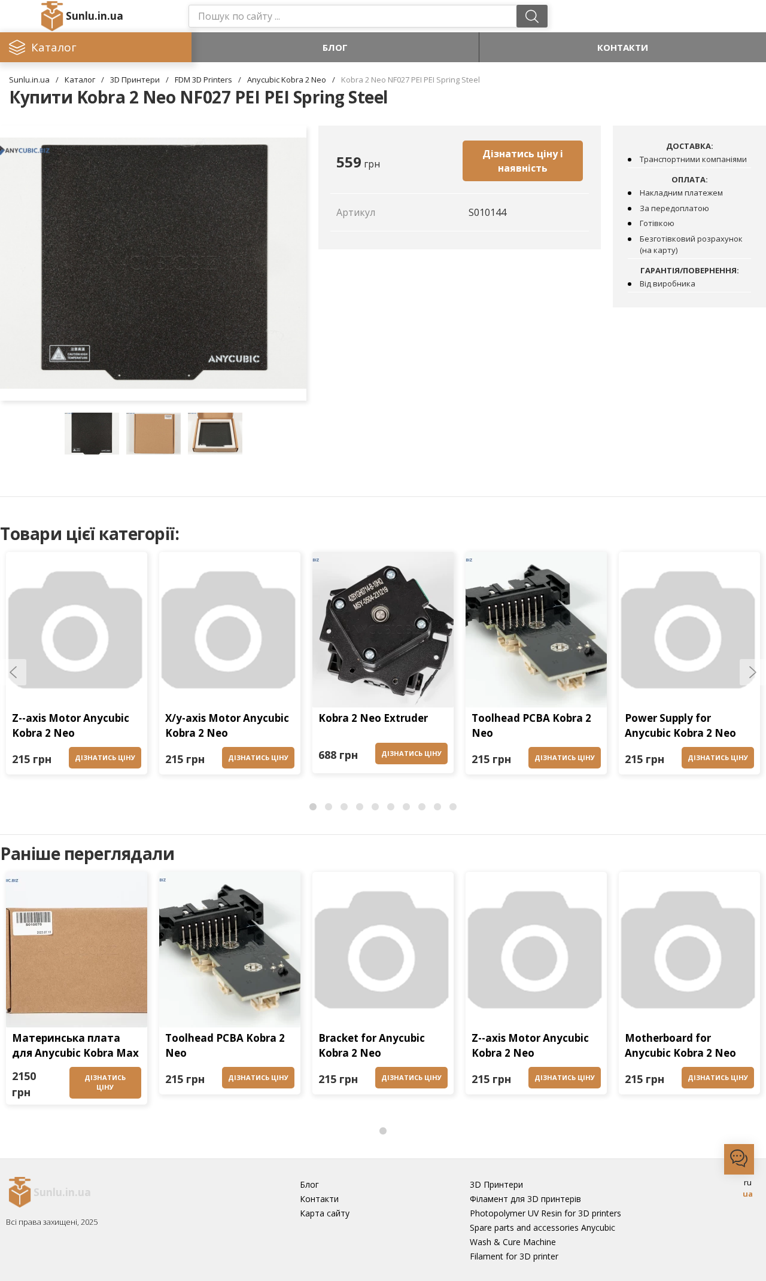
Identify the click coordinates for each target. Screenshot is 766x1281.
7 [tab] (406, 807)
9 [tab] (437, 807)
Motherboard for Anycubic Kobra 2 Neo (680, 1045)
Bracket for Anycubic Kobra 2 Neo (371, 1045)
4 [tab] (360, 807)
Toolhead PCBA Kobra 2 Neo (531, 725)
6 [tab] (391, 807)
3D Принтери (135, 79)
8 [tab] (422, 807)
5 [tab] (375, 807)
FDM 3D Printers (203, 79)
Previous (13, 672)
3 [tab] (344, 807)
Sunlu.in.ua (94, 16)
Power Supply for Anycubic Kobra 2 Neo (680, 725)
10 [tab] (453, 807)
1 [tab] (313, 807)
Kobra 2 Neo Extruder (373, 718)
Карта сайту (324, 1213)
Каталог (80, 79)
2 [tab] (329, 807)
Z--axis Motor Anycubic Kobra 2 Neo (70, 725)
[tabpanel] (76, 666)
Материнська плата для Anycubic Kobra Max (75, 1045)
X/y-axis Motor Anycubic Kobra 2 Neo (227, 725)
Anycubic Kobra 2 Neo (286, 79)
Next (753, 672)
